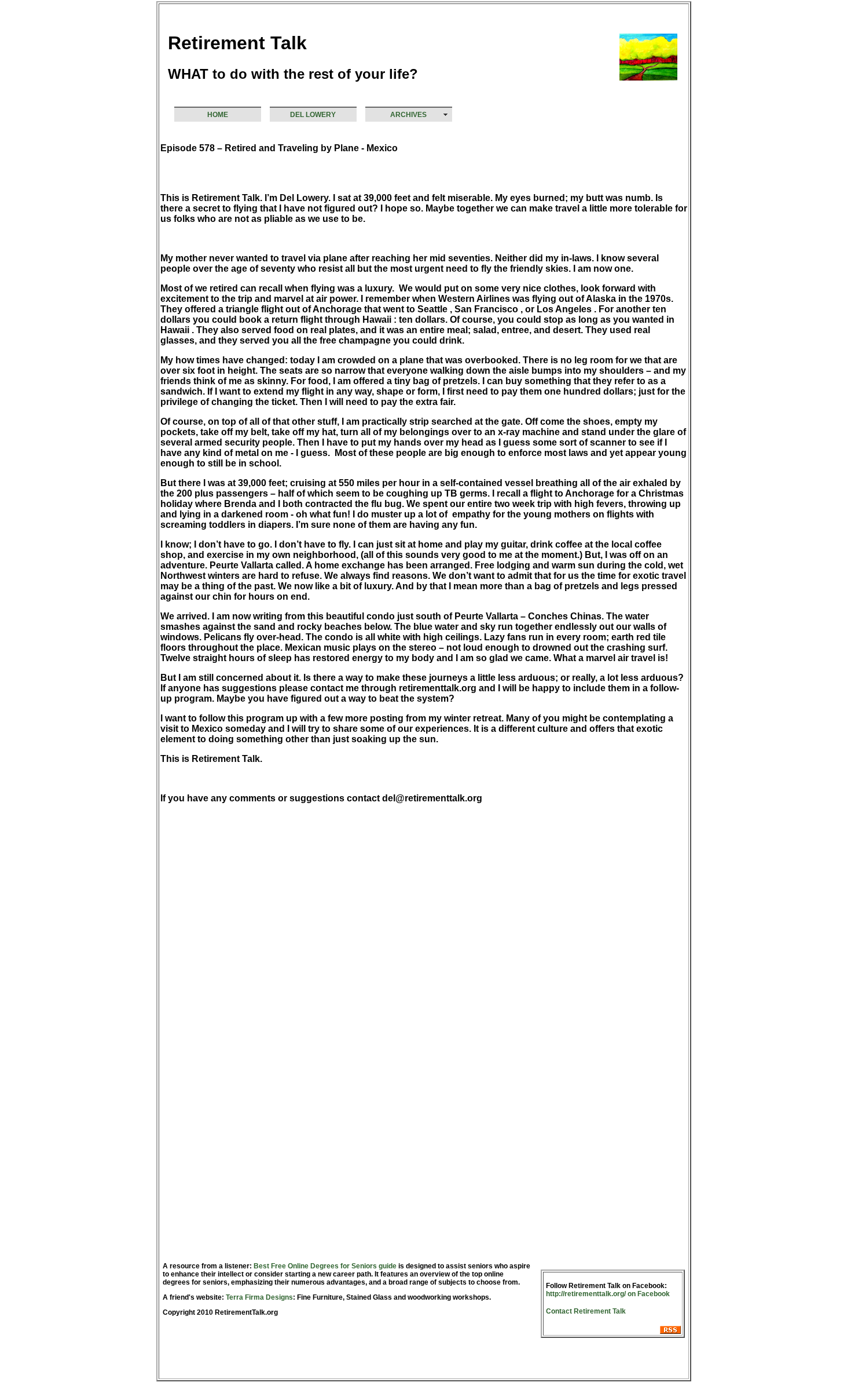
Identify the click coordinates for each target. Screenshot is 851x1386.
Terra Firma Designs (258, 1297)
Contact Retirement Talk (586, 1311)
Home (217, 115)
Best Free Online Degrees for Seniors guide (325, 1266)
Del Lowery (313, 115)
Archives (408, 115)
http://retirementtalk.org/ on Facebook (608, 1294)
